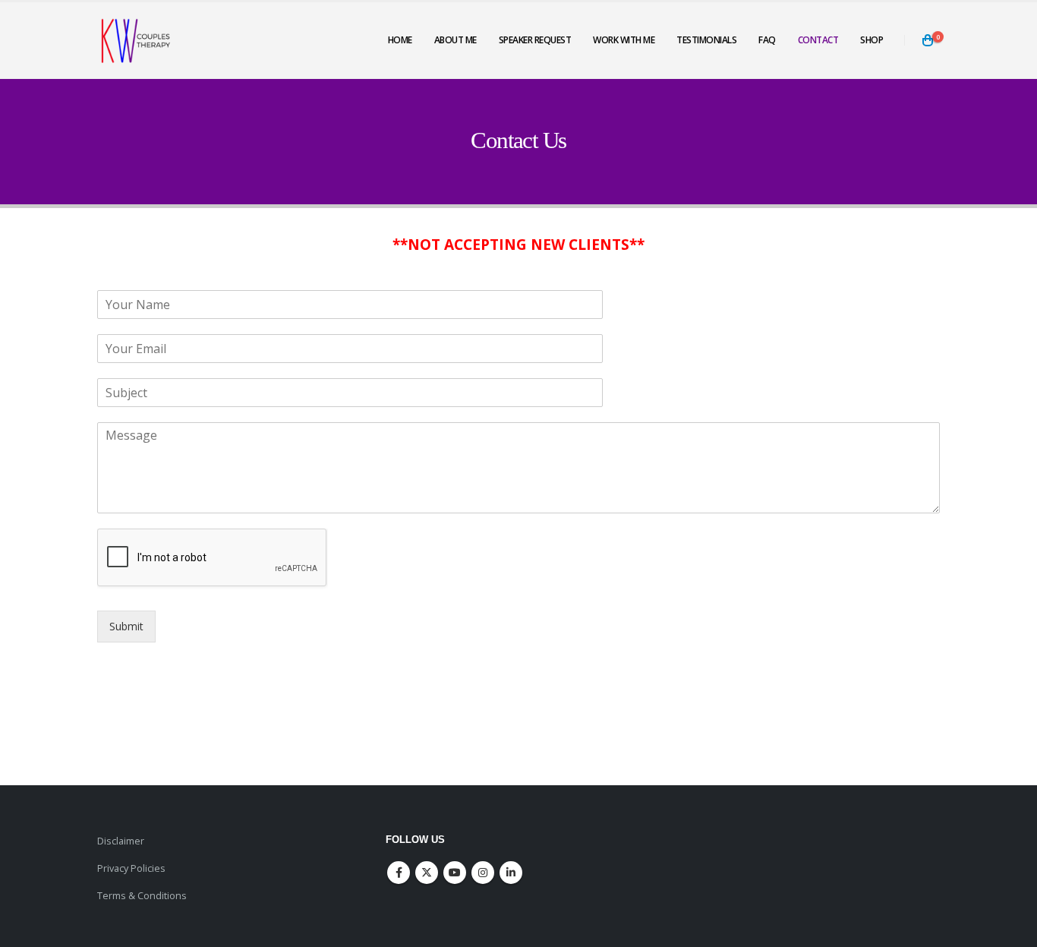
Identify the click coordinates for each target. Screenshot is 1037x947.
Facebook (398, 872)
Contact (818, 39)
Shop (871, 39)
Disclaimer (120, 841)
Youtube (454, 872)
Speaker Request (535, 39)
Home (400, 39)
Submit (126, 626)
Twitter (426, 872)
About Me (455, 39)
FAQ (767, 39)
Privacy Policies (131, 868)
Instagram (482, 872)
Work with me (623, 39)
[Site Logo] (135, 40)
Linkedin (511, 872)
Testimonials (706, 39)
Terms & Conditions (142, 895)
